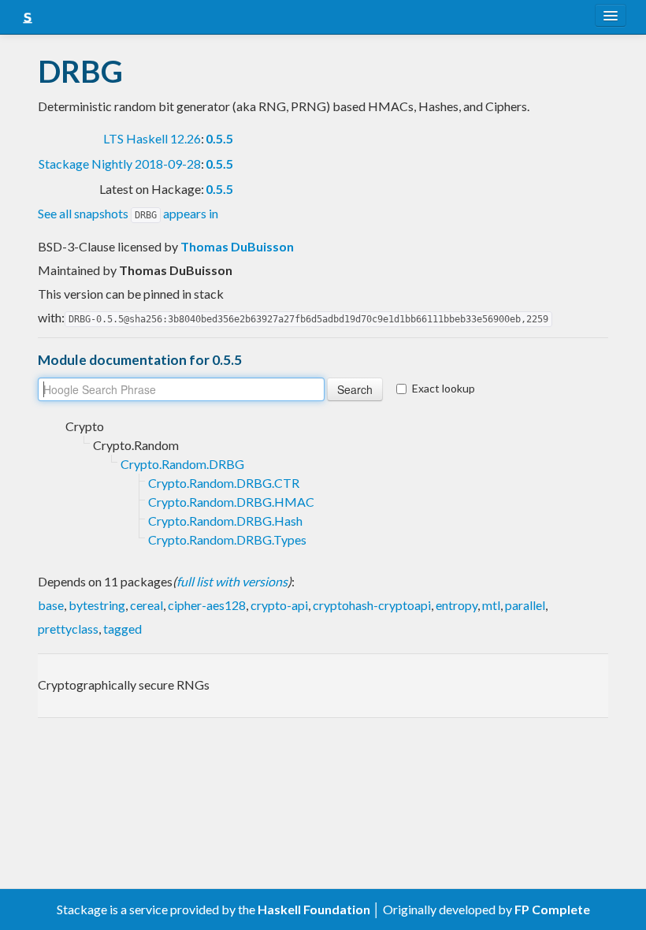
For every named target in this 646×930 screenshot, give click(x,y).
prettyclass (68, 628)
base (51, 604)
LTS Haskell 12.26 (152, 138)
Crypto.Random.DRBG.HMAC (231, 501)
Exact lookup (443, 388)
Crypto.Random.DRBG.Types (227, 539)
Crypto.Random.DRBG (182, 463)
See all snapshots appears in (128, 213)
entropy (456, 604)
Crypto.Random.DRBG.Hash (225, 520)
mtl (491, 604)
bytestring (97, 604)
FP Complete (552, 909)
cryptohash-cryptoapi (372, 604)
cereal (146, 604)
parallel (525, 604)
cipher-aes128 (207, 604)
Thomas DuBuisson (237, 246)
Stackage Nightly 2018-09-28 (120, 163)
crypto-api (279, 604)
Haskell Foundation (314, 909)
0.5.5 (219, 138)
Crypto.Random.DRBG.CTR (223, 482)
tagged (122, 628)
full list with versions (232, 581)
